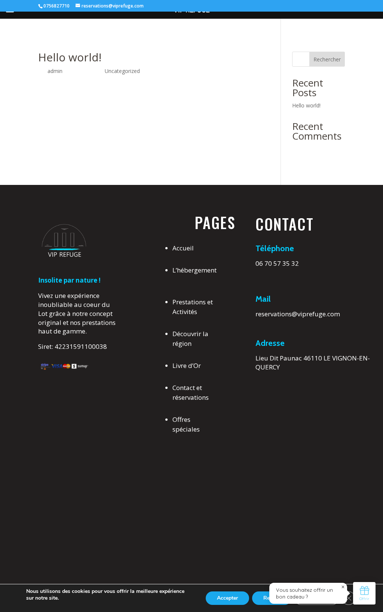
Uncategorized (122, 70)
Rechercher (327, 59)
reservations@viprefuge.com (297, 314)
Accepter (227, 598)
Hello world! (306, 105)
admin (55, 70)
